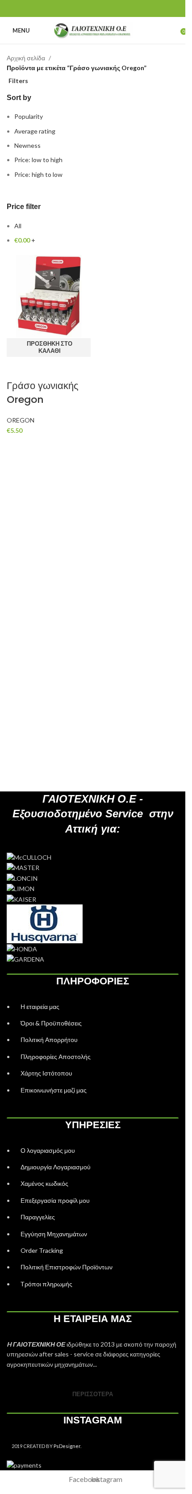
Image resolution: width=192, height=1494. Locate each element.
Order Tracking (42, 1250)
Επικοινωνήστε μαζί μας (54, 1090)
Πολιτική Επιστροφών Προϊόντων (67, 1267)
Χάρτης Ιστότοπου (46, 1073)
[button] (49, 347)
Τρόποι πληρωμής (46, 1284)
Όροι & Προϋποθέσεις (51, 1023)
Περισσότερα (92, 1394)
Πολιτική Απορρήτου (49, 1039)
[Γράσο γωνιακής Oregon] (49, 295)
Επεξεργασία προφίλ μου (55, 1200)
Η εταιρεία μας (40, 1006)
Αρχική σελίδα (26, 58)
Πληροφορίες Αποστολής (56, 1056)
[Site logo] (93, 29)
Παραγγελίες (38, 1217)
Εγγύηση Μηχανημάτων (54, 1234)
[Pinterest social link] (92, 8)
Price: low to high (38, 159)
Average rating (34, 131)
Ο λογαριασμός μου (48, 1150)
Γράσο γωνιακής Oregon (43, 392)
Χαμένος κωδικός (44, 1183)
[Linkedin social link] (103, 8)
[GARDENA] (92, 878)
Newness (27, 145)
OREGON (20, 420)
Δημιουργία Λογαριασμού (56, 1167)
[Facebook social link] (81, 8)
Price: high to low (38, 174)
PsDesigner (67, 1446)
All (17, 226)
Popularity (28, 116)
